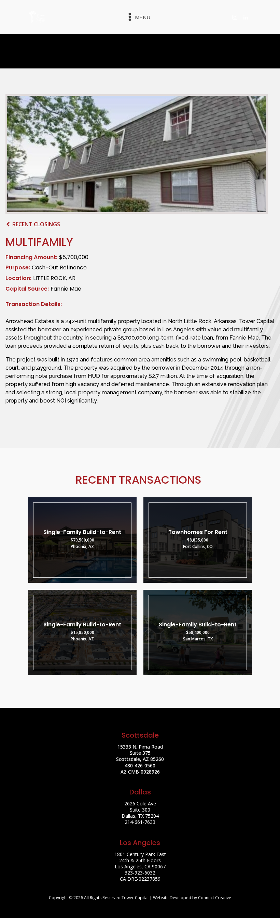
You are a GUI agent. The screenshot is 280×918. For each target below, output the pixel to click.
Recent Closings (36, 224)
